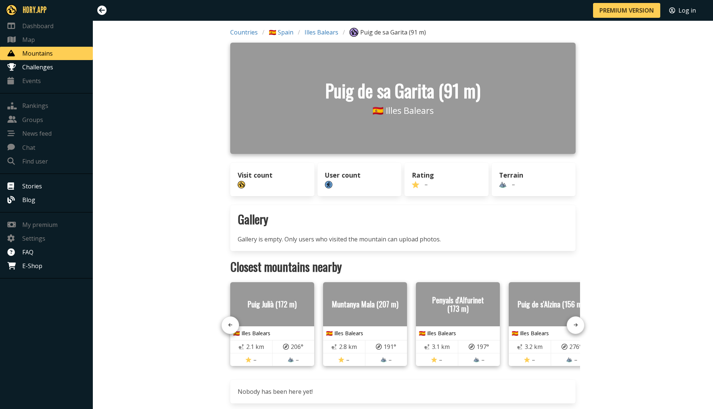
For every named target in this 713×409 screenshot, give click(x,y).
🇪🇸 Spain (281, 32)
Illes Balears (321, 32)
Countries (244, 32)
